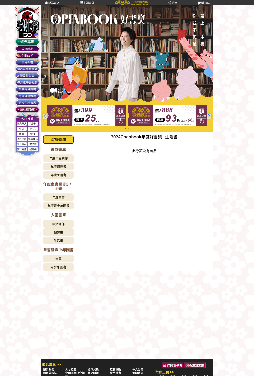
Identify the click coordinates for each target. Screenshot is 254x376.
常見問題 (93, 373)
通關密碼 (137, 373)
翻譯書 (58, 232)
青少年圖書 (58, 267)
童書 (58, 258)
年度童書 (58, 197)
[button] (209, 116)
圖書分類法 (50, 373)
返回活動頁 (58, 139)
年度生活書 (58, 175)
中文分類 (137, 369)
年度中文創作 (58, 158)
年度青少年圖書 (58, 205)
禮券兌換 (93, 369)
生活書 (58, 240)
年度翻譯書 (58, 166)
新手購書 (115, 373)
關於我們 (48, 369)
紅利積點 (115, 369)
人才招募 (70, 369)
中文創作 (58, 224)
